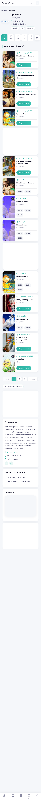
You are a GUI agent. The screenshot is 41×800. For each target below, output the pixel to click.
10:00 (20, 210)
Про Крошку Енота (25, 56)
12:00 (28, 210)
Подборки (29, 798)
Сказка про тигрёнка (26, 94)
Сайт (15, 28)
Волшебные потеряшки (21, 339)
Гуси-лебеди (22, 114)
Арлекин (21, 59)
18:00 (28, 192)
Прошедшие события (14, 386)
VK (22, 28)
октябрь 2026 (25, 481)
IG (11, 463)
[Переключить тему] (37, 3)
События (13, 798)
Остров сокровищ (24, 300)
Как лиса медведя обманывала (24, 162)
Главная (4, 10)
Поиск (37, 798)
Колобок (20, 359)
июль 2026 (11, 477)
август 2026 (22, 477)
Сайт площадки (12, 459)
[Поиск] (31, 3)
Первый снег (22, 202)
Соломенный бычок (25, 75)
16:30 (20, 192)
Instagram (30, 28)
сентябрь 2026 (12, 481)
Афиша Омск (8, 3)
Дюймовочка (22, 319)
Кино (21, 798)
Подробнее (23, 65)
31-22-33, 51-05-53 (14, 456)
